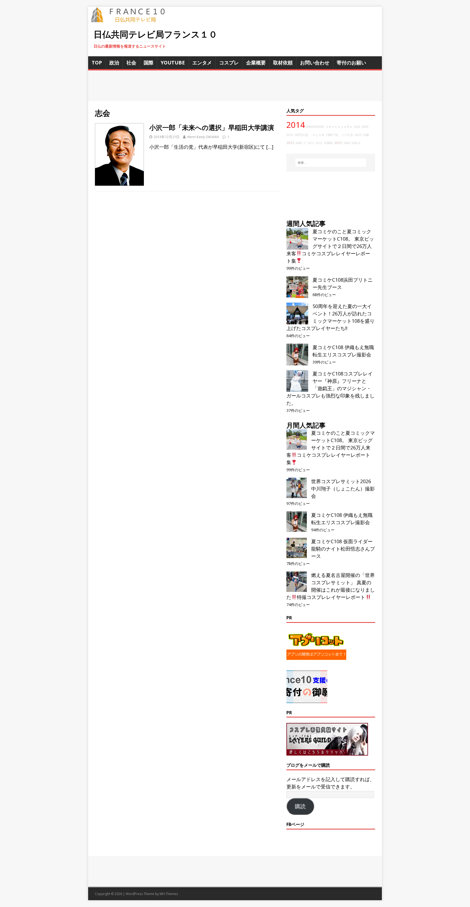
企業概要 (256, 62)
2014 (295, 124)
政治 (114, 62)
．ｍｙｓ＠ (317, 135)
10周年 (328, 143)
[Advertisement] (235, 85)
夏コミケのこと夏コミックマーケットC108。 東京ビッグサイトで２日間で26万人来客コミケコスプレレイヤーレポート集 (330, 246)
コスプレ (229, 62)
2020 (357, 127)
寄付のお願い (351, 62)
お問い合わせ (314, 62)
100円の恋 (301, 135)
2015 (338, 143)
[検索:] (331, 162)
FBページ (295, 824)
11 (305, 143)
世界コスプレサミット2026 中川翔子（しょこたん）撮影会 (343, 488)
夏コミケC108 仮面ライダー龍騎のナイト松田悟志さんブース (343, 548)
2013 (290, 143)
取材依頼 (283, 62)
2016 (289, 135)
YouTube (173, 62)
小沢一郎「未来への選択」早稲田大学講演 (211, 127)
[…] (269, 147)
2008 (298, 143)
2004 (365, 127)
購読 (300, 806)
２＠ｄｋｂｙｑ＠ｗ (339, 127)
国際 (148, 62)
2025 (358, 135)
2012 (319, 143)
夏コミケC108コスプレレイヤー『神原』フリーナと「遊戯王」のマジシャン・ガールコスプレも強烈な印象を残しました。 (330, 388)
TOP (97, 62)
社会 (131, 62)
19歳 (366, 135)
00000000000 (315, 127)
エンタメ (202, 62)
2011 (311, 143)
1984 (346, 143)
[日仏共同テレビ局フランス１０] (131, 19)
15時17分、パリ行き (339, 135)
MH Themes (169, 894)
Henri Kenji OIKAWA (203, 136)
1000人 (356, 143)
